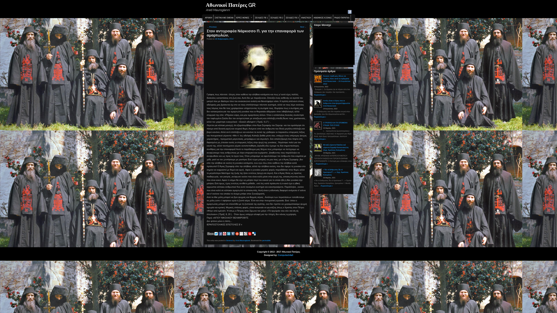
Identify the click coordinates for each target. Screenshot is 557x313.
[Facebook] (350, 12)
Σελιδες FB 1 (261, 18)
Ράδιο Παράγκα (341, 18)
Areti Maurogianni (242, 241)
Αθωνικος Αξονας (323, 18)
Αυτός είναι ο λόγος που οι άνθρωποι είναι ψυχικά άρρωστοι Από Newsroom (336, 103)
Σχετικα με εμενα (224, 18)
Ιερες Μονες (242, 18)
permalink (266, 241)
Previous (212, 27)
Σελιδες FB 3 (292, 18)
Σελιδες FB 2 (276, 18)
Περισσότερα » (320, 95)
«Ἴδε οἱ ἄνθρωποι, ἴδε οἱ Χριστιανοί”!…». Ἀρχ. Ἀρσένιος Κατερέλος (335, 172)
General (229, 241)
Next (303, 27)
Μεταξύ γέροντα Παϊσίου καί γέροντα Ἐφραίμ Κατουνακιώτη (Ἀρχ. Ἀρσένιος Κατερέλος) (335, 147)
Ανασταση (306, 18)
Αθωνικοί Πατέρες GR (230, 5)
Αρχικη (208, 18)
